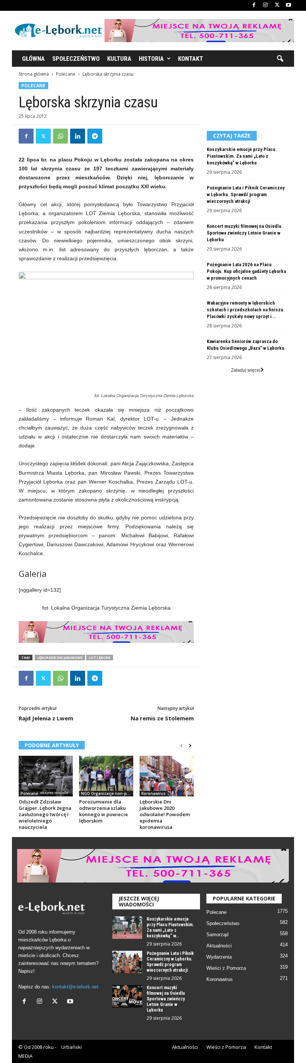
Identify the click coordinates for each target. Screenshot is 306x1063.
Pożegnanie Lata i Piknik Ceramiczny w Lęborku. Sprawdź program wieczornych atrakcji (246, 194)
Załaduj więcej (245, 370)
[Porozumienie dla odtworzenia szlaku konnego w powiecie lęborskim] (106, 776)
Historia (151, 58)
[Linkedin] (77, 136)
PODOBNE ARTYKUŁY (52, 745)
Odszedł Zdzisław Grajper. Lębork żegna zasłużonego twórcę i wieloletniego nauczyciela (45, 814)
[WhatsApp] (60, 136)
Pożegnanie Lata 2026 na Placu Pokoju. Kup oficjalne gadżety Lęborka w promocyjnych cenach (246, 271)
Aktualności (219, 946)
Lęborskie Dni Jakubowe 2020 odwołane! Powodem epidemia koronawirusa (165, 814)
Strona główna (34, 74)
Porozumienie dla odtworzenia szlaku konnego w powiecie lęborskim (103, 811)
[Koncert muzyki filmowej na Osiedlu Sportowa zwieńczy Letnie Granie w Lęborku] (127, 996)
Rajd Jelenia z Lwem (46, 718)
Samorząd (217, 934)
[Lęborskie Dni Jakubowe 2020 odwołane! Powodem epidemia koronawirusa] (167, 776)
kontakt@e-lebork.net (75, 987)
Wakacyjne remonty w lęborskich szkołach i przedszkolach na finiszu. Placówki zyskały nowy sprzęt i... (246, 309)
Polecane (65, 74)
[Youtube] (288, 5)
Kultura (119, 58)
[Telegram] (94, 136)
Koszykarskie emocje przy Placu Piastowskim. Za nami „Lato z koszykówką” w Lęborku (241, 156)
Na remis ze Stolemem (162, 718)
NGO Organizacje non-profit (107, 793)
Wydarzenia (219, 957)
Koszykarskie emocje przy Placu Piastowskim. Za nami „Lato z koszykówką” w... (170, 927)
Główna (33, 58)
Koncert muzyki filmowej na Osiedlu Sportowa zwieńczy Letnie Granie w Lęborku (244, 232)
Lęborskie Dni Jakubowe (59, 657)
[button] (280, 59)
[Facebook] (253, 5)
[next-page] (190, 745)
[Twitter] (276, 5)
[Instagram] (265, 5)
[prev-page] (181, 745)
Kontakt (190, 58)
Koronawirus (153, 793)
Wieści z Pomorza (226, 968)
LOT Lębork (99, 657)
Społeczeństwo (76, 58)
